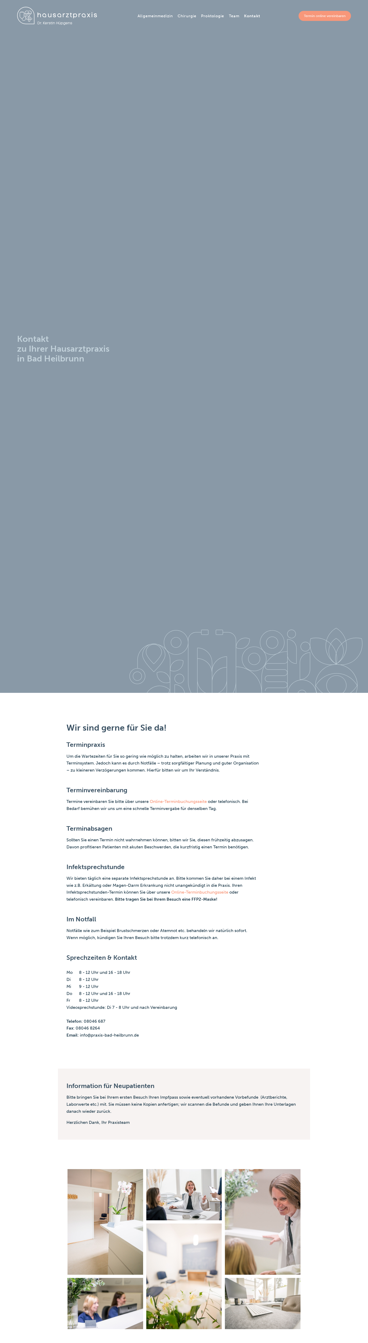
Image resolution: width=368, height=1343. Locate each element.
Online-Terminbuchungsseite (178, 801)
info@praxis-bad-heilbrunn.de (109, 1035)
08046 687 (94, 1021)
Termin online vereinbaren (325, 16)
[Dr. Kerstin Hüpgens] (57, 16)
